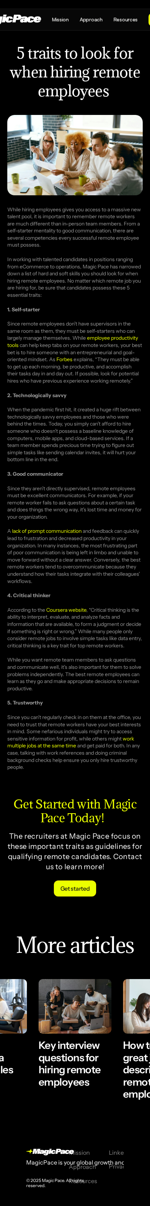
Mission (79, 1152)
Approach (82, 1166)
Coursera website (66, 610)
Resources (83, 1181)
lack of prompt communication (47, 531)
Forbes (64, 359)
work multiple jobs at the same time (71, 742)
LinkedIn (121, 1152)
